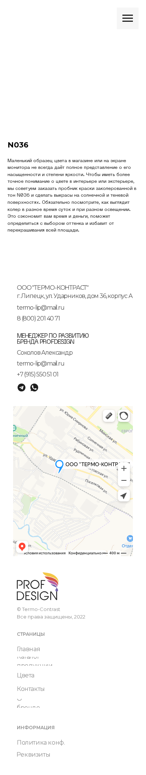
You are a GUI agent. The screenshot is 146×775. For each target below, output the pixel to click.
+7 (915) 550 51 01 (37, 374)
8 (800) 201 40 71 (38, 318)
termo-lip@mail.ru (40, 307)
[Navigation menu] (127, 18)
